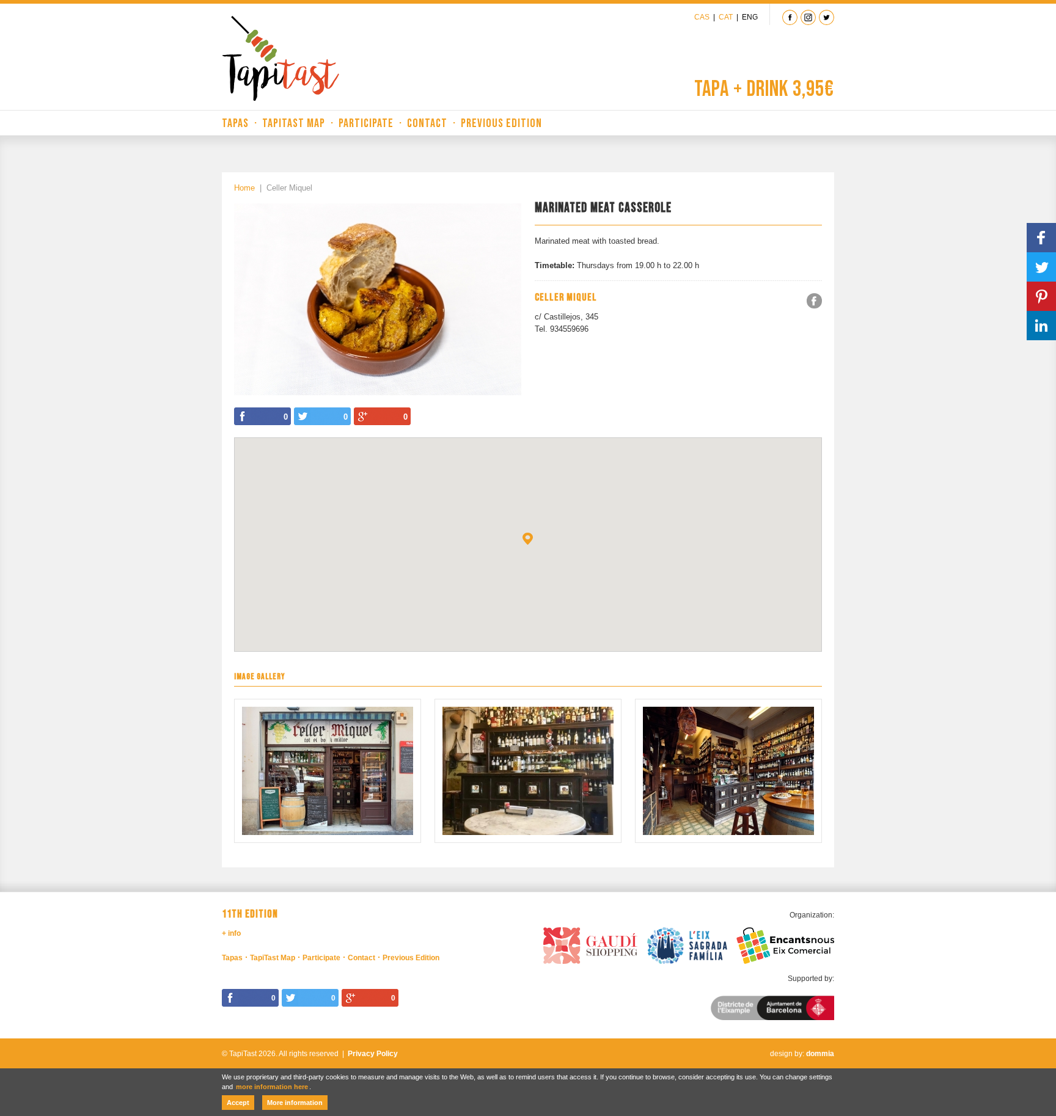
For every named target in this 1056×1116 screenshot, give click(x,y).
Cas (702, 17)
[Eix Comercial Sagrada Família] (687, 943)
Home (244, 187)
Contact (427, 123)
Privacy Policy (373, 1053)
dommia (820, 1053)
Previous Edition (501, 123)
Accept (238, 1102)
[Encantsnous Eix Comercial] (785, 943)
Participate (366, 123)
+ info (231, 933)
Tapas (235, 123)
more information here (272, 1086)
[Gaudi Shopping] (590, 943)
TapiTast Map (293, 123)
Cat (726, 17)
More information (295, 1102)
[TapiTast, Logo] (280, 58)
